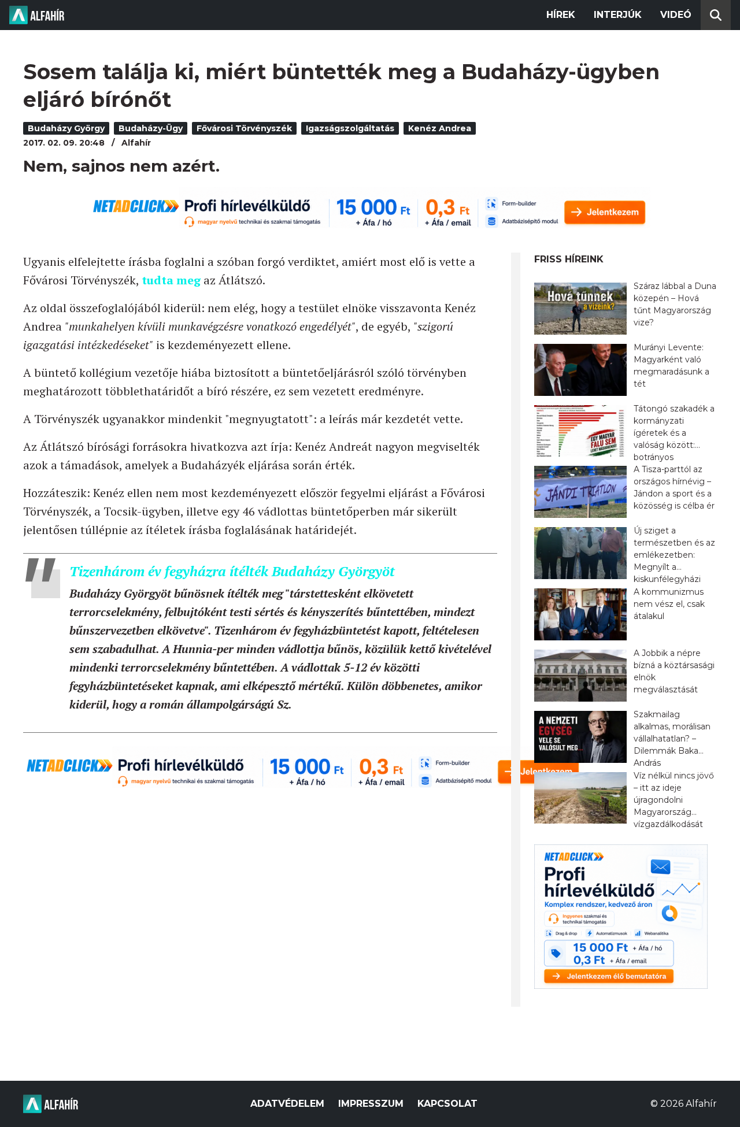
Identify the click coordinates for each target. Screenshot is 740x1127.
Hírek (560, 14)
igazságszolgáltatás (350, 128)
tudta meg (171, 280)
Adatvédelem (287, 1103)
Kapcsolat (447, 1103)
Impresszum (371, 1103)
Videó (675, 14)
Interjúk (618, 14)
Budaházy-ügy (151, 128)
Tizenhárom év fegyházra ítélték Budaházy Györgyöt (232, 571)
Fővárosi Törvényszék (244, 128)
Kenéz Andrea (439, 128)
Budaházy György (66, 128)
